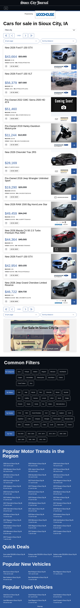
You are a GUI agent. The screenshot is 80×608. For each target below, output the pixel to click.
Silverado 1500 (69, 419)
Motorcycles (40, 377)
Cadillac (27, 398)
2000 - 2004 (63, 433)
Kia (43, 404)
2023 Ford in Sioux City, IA (36, 493)
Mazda (33, 392)
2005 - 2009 (21, 439)
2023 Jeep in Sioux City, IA (36, 510)
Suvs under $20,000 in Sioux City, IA (14, 555)
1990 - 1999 (42, 439)
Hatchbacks (63, 371)
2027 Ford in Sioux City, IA (36, 481)
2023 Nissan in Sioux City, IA (61, 493)
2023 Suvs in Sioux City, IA (11, 481)
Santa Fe (36, 424)
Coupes (20, 377)
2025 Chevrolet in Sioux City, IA (12, 510)
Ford (19, 392)
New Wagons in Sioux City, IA (62, 573)
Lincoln (44, 398)
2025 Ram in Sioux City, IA (36, 515)
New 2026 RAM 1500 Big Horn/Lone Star (26, 204)
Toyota (28, 404)
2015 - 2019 (41, 433)
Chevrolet (48, 392)
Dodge (67, 398)
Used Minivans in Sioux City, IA (12, 601)
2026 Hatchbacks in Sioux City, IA (63, 521)
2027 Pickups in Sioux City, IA (37, 487)
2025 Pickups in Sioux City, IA (37, 498)
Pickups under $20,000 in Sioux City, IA (40, 555)
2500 (19, 424)
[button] (53, 54)
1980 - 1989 (31, 439)
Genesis (35, 398)
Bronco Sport (57, 419)
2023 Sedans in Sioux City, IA (12, 527)
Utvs (31, 383)
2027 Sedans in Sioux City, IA (37, 532)
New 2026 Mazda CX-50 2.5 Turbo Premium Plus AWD (23, 231)
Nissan (58, 392)
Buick (59, 398)
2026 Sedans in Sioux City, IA (12, 487)
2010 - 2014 (52, 433)
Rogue (53, 413)
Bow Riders (51, 377)
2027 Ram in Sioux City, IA (61, 498)
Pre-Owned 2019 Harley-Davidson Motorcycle (22, 127)
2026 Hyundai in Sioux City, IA (37, 476)
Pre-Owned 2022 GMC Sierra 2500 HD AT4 (25, 101)
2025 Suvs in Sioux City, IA (61, 476)
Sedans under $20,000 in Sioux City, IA (65, 555)
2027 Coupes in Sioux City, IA (12, 538)
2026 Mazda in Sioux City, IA (11, 470)
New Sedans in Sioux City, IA (11, 578)
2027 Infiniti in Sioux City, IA (11, 498)
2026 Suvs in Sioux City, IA (11, 464)
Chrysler (20, 404)
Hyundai (66, 392)
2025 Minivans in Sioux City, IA (37, 521)
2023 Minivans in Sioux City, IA (12, 532)
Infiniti (52, 398)
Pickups (27, 371)
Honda (36, 404)
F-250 (29, 419)
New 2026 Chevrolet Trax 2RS (20, 152)
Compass (37, 419)
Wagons (44, 371)
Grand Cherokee (36, 413)
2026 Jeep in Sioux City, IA (36, 470)
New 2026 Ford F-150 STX (19, 47)
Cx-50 (69, 413)
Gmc (19, 398)
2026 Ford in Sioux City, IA (61, 464)
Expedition (20, 419)
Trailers (61, 377)
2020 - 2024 (31, 433)
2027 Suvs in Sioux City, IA (61, 470)
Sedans (35, 371)
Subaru (50, 404)
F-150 (19, 413)
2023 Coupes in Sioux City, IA (62, 532)
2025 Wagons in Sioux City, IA (37, 527)
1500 (26, 413)
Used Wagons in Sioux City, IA (37, 601)
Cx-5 (46, 413)
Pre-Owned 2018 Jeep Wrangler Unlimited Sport (26, 179)
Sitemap (40, 606)
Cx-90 (51, 424)
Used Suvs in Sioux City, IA (11, 596)
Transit (70, 424)
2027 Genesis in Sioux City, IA (62, 504)
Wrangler (46, 419)
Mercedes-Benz (60, 404)
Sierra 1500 (60, 424)
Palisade (27, 424)
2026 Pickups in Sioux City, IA (37, 464)
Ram (40, 392)
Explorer (62, 413)
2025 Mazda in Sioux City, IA (36, 504)
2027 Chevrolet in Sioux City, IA (12, 504)
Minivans (52, 371)
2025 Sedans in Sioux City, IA (62, 527)
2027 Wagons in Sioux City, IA (12, 521)
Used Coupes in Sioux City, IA (62, 601)
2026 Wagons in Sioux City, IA (62, 481)
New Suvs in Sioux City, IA (11, 573)
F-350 (44, 424)
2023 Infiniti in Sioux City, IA (61, 515)
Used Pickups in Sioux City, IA (37, 596)
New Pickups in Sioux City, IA (37, 573)
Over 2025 (20, 433)
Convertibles (29, 377)
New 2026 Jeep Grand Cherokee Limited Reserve (26, 284)
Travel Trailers (22, 383)
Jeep (25, 392)
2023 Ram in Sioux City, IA (11, 515)
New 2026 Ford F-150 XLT (18, 74)
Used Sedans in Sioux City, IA (62, 596)
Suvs (19, 371)
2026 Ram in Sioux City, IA (11, 476)
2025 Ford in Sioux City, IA (11, 493)
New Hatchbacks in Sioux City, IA (38, 578)
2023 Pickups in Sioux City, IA (62, 487)
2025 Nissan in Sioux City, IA (61, 510)
